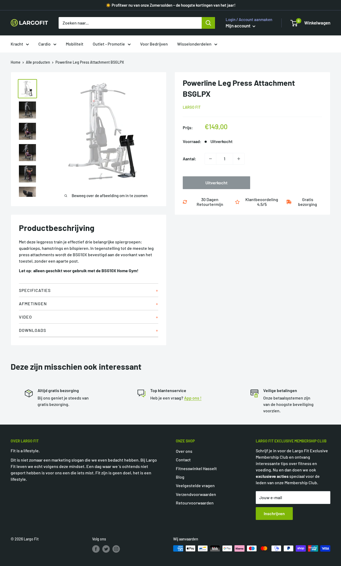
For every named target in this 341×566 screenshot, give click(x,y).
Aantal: (189, 158)
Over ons (184, 451)
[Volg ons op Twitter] (106, 549)
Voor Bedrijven (154, 43)
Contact (183, 459)
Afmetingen (33, 303)
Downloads (32, 330)
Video (25, 316)
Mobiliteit (74, 43)
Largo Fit (192, 107)
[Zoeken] (208, 23)
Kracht (17, 43)
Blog (180, 476)
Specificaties (35, 290)
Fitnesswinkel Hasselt (196, 468)
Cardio (44, 43)
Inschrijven (274, 513)
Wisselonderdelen (194, 43)
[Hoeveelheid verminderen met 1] (210, 158)
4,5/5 (262, 204)
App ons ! (192, 397)
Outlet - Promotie (109, 43)
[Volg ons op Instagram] (116, 549)
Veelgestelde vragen (195, 485)
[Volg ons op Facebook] (96, 549)
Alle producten (38, 62)
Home (16, 62)
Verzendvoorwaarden (196, 494)
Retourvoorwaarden (195, 502)
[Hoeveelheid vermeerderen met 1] (238, 158)
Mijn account (238, 25)
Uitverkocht (216, 182)
